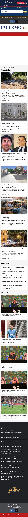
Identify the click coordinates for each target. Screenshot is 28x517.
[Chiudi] (3, 3)
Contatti (10, 17)
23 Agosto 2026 (11, 392)
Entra (25, 11)
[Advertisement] (14, 51)
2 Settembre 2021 (13, 124)
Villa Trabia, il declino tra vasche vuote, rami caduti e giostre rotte (13, 91)
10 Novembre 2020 (12, 251)
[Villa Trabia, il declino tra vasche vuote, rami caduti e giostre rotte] (14, 80)
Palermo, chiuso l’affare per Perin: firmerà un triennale (13, 272)
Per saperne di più (5, 100)
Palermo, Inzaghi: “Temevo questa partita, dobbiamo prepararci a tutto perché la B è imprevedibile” (12, 277)
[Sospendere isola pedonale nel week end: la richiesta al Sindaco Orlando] (14, 238)
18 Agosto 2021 (11, 156)
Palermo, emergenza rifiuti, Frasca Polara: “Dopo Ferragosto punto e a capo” (14, 154)
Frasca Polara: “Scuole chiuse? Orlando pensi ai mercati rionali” (13, 216)
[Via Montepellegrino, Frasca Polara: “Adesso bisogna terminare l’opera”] (14, 174)
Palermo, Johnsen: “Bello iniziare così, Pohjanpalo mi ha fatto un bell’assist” (14, 282)
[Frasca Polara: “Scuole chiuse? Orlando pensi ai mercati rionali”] (14, 205)
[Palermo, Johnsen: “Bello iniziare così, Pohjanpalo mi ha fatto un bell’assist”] (14, 380)
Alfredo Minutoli (5, 124)
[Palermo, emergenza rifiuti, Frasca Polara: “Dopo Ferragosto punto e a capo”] (14, 143)
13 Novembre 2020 (12, 218)
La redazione (5, 17)
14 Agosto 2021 (13, 187)
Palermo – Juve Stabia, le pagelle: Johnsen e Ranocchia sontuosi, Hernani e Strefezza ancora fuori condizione (13, 287)
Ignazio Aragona (14, 441)
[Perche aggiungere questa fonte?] (26, 3)
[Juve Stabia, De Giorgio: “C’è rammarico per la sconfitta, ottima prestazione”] (14, 304)
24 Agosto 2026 (11, 316)
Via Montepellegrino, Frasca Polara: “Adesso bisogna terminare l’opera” (12, 185)
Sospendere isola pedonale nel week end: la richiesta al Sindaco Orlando (12, 249)
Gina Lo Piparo (5, 93)
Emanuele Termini (6, 418)
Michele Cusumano (6, 187)
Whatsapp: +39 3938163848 (14, 19)
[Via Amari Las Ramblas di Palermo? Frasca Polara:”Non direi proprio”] (14, 112)
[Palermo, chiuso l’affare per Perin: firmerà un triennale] (14, 329)
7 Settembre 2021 (12, 93)
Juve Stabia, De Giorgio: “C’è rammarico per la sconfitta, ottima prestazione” (13, 268)
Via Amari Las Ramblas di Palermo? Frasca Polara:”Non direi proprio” (12, 122)
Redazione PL (5, 156)
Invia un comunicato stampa (19, 17)
